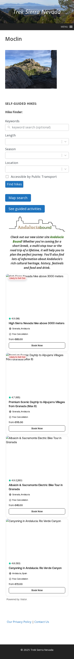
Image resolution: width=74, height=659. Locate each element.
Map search (18, 197)
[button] (64, 26)
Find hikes (14, 184)
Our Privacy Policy (19, 622)
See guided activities (25, 208)
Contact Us (41, 622)
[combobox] (33, 141)
